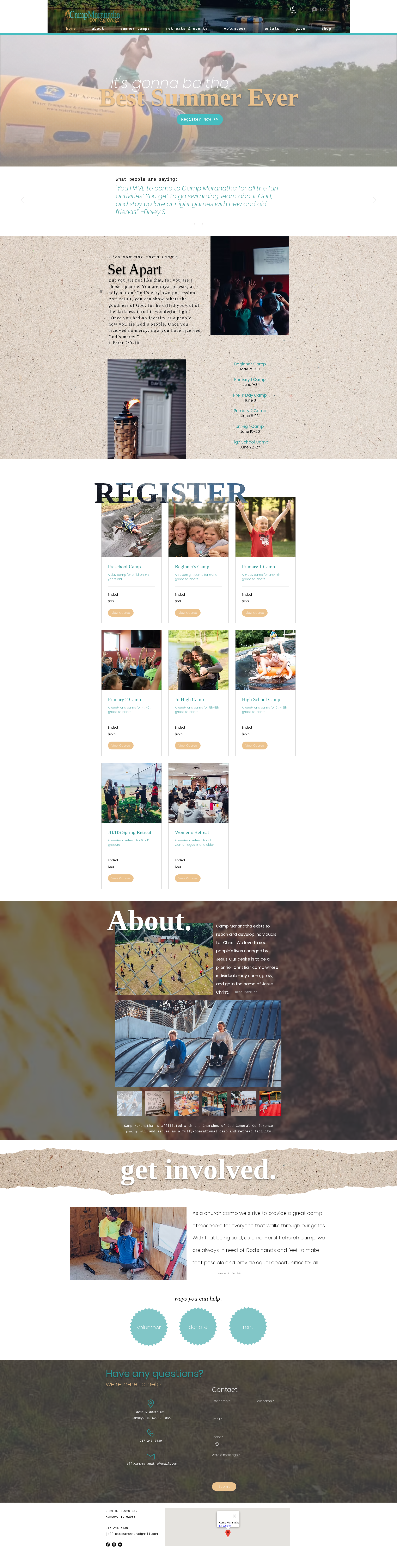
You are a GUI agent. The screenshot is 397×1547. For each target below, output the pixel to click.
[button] (293, 9)
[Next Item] (274, 1044)
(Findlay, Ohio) (137, 1131)
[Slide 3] (202, 224)
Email (217, 1419)
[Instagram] (114, 1544)
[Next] (374, 200)
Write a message (226, 1455)
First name (221, 1401)
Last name (265, 1401)
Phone (217, 1437)
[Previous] (22, 200)
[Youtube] (120, 1544)
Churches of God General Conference (238, 1126)
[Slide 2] (198, 224)
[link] (131, 567)
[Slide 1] (194, 224)
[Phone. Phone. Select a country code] (218, 1444)
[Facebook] (108, 1544)
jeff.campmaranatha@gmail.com (151, 1464)
